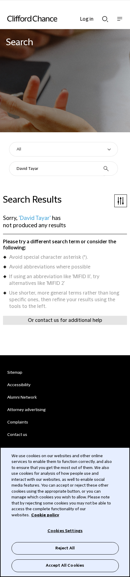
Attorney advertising (26, 409)
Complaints (17, 422)
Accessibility (19, 385)
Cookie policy (45, 515)
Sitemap (14, 372)
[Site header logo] (56, 18)
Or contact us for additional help (65, 320)
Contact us (17, 434)
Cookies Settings (65, 530)
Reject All (65, 548)
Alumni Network (22, 397)
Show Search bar (105, 17)
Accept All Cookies (65, 565)
